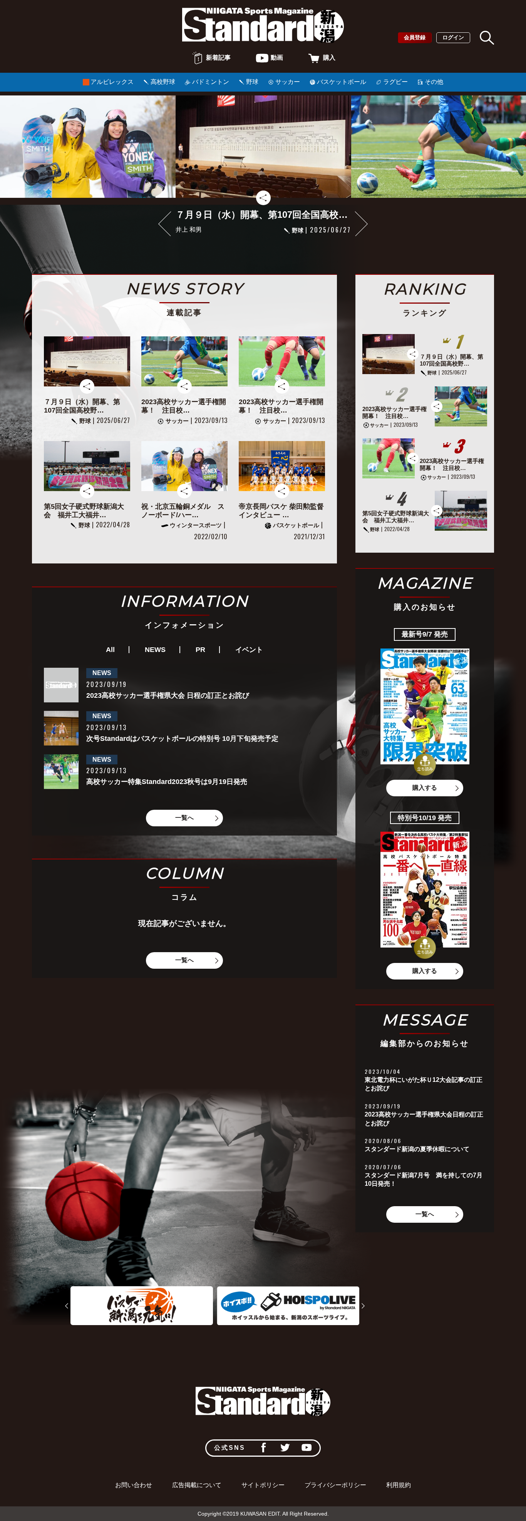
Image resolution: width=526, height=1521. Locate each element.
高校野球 (163, 82)
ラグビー (395, 82)
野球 (252, 82)
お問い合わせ (133, 1485)
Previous (164, 223)
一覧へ (184, 817)
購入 (329, 57)
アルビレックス (112, 82)
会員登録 (414, 37)
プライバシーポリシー (335, 1485)
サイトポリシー (263, 1485)
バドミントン (210, 82)
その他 (434, 82)
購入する (424, 787)
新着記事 (218, 57)
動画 (277, 57)
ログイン (453, 37)
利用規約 (398, 1485)
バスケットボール (341, 82)
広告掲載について (196, 1485)
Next (361, 223)
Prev (66, 1306)
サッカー (287, 82)
